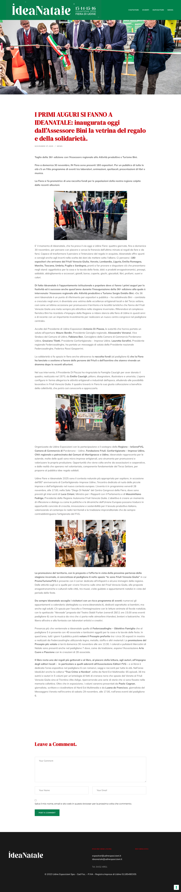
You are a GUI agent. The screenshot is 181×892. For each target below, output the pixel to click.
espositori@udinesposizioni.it (106, 855)
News (60, 146)
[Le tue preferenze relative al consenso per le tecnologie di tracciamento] (176, 887)
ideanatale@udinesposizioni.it (107, 859)
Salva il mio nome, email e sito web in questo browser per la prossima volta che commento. (83, 803)
